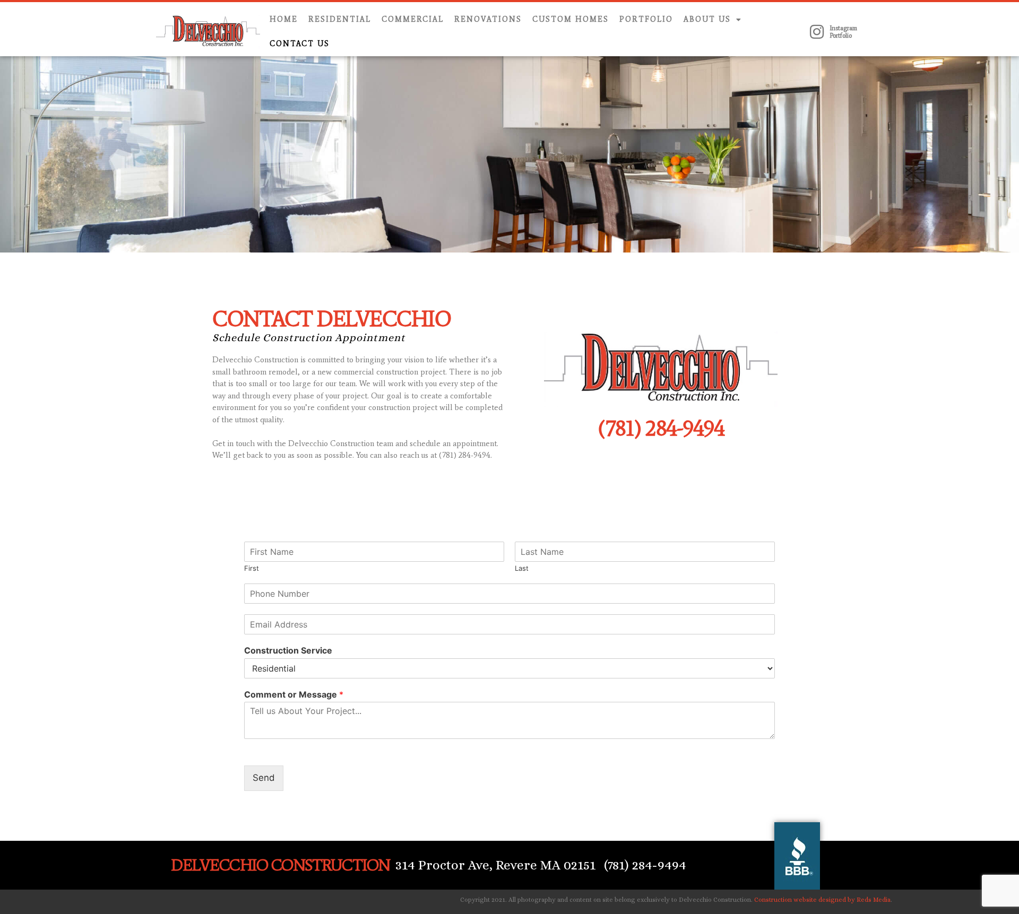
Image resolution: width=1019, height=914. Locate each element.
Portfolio (646, 19)
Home (284, 19)
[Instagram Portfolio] (817, 32)
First (251, 568)
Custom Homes (570, 19)
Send (264, 777)
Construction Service (288, 650)
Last (522, 568)
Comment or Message (293, 694)
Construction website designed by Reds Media (822, 899)
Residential (339, 19)
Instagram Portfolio (843, 31)
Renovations (488, 19)
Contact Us (300, 43)
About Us (707, 19)
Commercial (413, 19)
